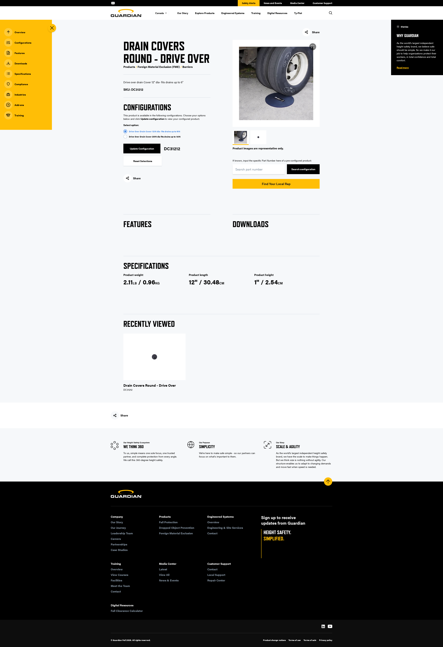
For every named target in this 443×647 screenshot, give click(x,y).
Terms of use (294, 640)
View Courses (119, 575)
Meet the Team (120, 586)
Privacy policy (325, 640)
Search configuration (303, 169)
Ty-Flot (298, 13)
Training (255, 13)
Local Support (216, 575)
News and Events (273, 3)
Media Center (297, 3)
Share (316, 32)
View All (164, 575)
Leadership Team (122, 533)
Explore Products (204, 13)
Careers (116, 539)
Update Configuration (142, 148)
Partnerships (119, 544)
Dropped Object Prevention (176, 528)
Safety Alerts (248, 3)
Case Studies (119, 550)
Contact (212, 533)
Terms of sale (310, 640)
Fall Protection (168, 522)
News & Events (169, 580)
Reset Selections (142, 161)
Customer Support (322, 3)
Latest (163, 569)
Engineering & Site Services (225, 528)
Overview (213, 522)
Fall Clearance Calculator (127, 611)
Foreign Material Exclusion (176, 533)
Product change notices (274, 640)
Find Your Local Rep (276, 184)
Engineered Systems (232, 13)
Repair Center (216, 580)
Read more (403, 67)
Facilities (116, 580)
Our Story (182, 13)
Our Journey (118, 528)
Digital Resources (277, 13)
